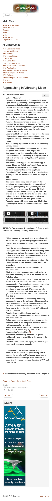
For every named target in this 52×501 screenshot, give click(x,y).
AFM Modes (7, 82)
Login (5, 35)
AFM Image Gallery (10, 56)
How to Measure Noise (11, 63)
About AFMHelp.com (11, 25)
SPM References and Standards (15, 70)
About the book (8, 28)
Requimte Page (9, 381)
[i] (30, 332)
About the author (9, 37)
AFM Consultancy (10, 61)
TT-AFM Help (8, 58)
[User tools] (45, 95)
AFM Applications (9, 68)
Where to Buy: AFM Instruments (15, 77)
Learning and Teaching (11, 51)
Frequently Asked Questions (14, 65)
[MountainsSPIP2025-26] (14, 445)
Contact (6, 30)
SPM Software (8, 75)
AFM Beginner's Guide (11, 49)
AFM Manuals (8, 53)
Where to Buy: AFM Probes (13, 73)
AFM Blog (6, 80)
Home (5, 32)
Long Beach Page (24, 381)
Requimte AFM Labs (11, 40)
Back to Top (44, 496)
